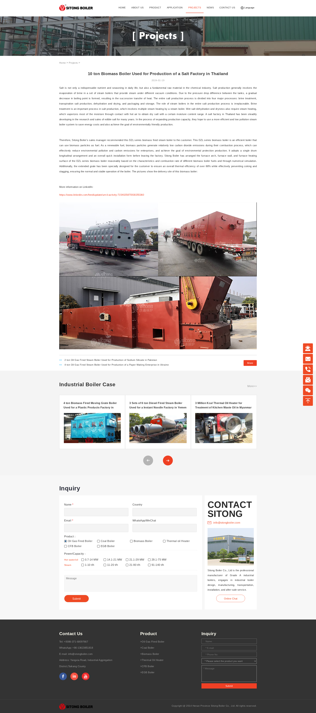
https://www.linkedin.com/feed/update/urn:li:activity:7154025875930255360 (101, 194)
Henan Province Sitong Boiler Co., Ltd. (214, 705)
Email (68, 520)
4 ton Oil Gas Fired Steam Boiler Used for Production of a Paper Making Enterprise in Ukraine (117, 365)
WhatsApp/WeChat (144, 520)
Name (68, 504)
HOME (122, 7)
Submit (229, 686)
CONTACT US (227, 7)
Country (137, 504)
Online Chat (230, 598)
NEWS (210, 7)
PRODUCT (155, 7)
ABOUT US (137, 7)
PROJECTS (194, 7)
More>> (252, 386)
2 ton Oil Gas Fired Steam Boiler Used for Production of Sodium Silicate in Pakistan (111, 360)
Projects (73, 62)
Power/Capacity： (75, 553)
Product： (70, 536)
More (250, 363)
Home (62, 62)
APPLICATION (175, 7)
